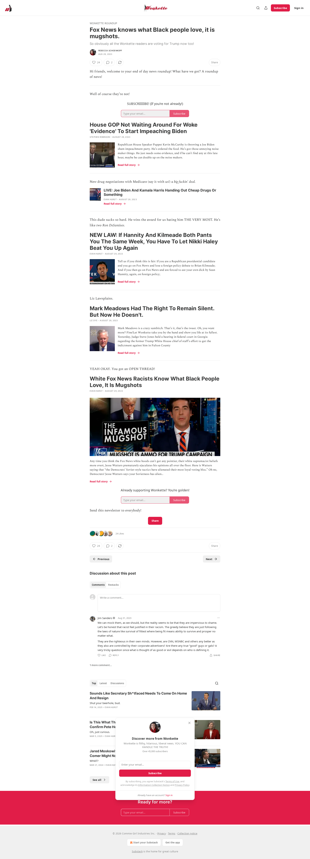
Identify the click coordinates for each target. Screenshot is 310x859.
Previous (103, 559)
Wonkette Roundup (103, 23)
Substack (137, 851)
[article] (155, 703)
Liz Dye (93, 320)
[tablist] (105, 584)
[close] (189, 723)
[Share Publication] (265, 7)
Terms (171, 833)
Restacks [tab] (113, 584)
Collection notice (187, 833)
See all (97, 780)
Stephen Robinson (100, 137)
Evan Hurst (110, 199)
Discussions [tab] (117, 683)
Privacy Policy (182, 785)
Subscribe (280, 8)
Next (209, 559)
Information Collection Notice (154, 785)
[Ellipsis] (218, 618)
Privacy (161, 833)
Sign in (299, 8)
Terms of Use (172, 781)
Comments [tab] (98, 584)
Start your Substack (145, 842)
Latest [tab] (103, 683)
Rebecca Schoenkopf (110, 50)
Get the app (172, 842)
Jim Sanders (105, 618)
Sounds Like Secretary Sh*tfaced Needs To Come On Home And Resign (138, 695)
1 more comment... (101, 665)
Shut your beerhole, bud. (105, 703)
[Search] (258, 7)
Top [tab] (94, 683)
